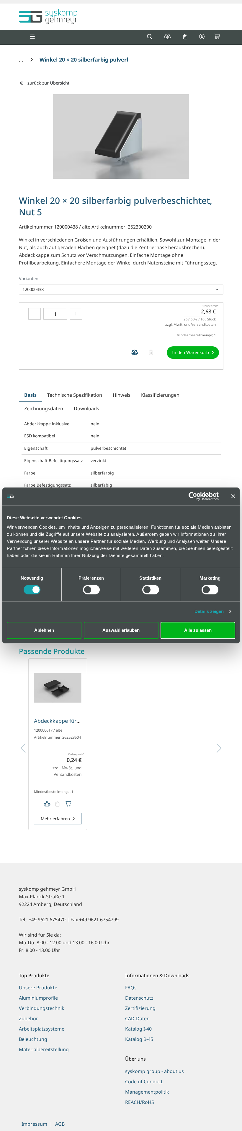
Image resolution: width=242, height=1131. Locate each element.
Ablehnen (44, 630)
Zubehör (28, 1018)
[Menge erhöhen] (76, 314)
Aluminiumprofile (38, 998)
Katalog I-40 (138, 1029)
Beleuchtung (33, 1039)
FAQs (131, 987)
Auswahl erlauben (121, 630)
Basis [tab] (30, 395)
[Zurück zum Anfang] (223, 1116)
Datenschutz (139, 998)
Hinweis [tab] (121, 395)
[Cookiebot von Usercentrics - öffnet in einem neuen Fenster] (193, 496)
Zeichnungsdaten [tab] (43, 408)
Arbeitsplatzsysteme (41, 1029)
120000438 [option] (33, 289)
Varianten (28, 278)
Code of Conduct (144, 1081)
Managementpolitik (147, 1092)
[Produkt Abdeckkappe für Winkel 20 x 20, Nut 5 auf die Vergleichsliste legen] (46, 804)
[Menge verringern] (34, 314)
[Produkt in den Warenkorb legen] (68, 804)
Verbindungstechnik (41, 1008)
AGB (60, 1124)
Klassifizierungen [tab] (160, 395)
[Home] (21, 59)
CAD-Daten (137, 1018)
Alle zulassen (198, 630)
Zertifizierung (140, 1008)
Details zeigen (209, 611)
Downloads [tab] (86, 408)
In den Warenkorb (190, 352)
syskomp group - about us (154, 1071)
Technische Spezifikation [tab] (74, 395)
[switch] (91, 589)
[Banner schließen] (233, 496)
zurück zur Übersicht (48, 83)
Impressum (34, 1124)
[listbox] (121, 290)
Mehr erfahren (55, 818)
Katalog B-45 (139, 1039)
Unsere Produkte (38, 987)
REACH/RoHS (139, 1102)
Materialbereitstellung (44, 1049)
